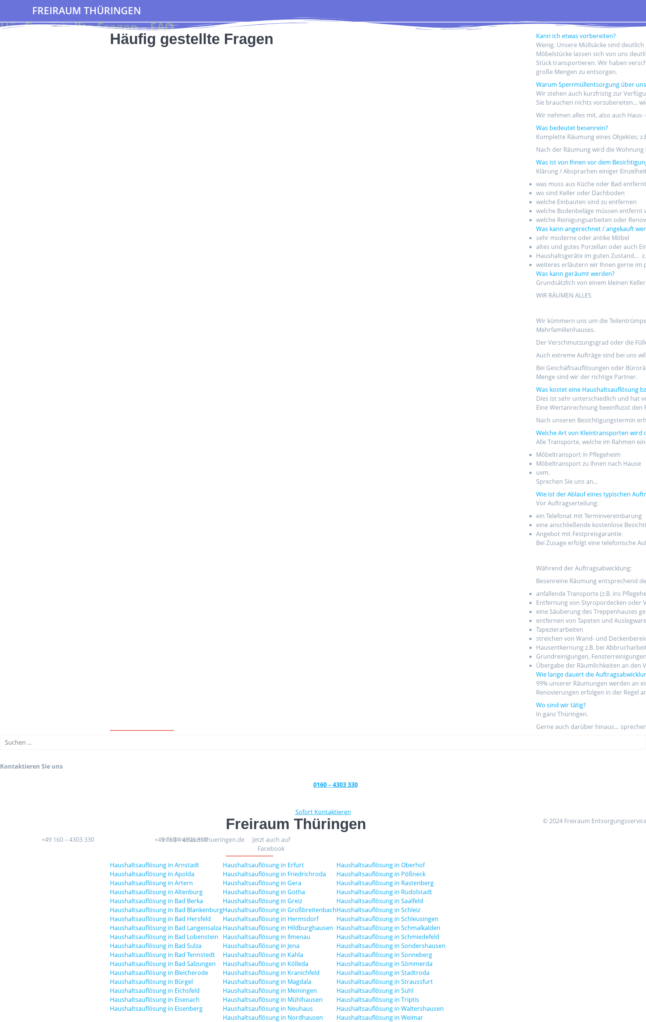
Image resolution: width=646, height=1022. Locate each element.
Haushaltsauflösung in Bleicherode (159, 973)
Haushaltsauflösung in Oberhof (380, 865)
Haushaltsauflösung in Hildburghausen (278, 928)
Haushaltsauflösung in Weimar (379, 1017)
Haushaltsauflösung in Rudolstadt (384, 892)
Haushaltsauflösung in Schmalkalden (388, 928)
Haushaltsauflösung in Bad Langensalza (165, 928)
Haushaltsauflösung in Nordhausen (273, 1017)
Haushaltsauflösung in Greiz (262, 901)
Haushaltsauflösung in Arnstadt (154, 865)
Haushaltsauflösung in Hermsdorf (271, 919)
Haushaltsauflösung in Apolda (152, 874)
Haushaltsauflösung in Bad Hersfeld (160, 919)
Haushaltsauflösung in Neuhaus (268, 1008)
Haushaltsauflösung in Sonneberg (384, 955)
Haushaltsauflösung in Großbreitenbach (279, 910)
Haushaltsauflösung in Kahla (263, 955)
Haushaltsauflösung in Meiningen (270, 990)
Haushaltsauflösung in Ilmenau (266, 937)
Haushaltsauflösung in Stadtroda (383, 973)
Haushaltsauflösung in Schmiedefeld (387, 937)
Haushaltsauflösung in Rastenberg (385, 883)
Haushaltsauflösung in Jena (261, 946)
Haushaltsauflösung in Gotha (264, 892)
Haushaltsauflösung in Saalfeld (379, 901)
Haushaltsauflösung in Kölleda (265, 964)
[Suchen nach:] (323, 742)
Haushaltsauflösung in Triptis (377, 999)
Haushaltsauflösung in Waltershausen (390, 1008)
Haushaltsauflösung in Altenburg (156, 892)
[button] (576, 36)
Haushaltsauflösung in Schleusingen (387, 919)
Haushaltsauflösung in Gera (262, 883)
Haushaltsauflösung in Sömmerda (384, 964)
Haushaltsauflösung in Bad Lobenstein (164, 937)
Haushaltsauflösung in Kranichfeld (271, 973)
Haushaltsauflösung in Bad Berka (156, 901)
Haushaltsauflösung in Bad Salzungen (163, 964)
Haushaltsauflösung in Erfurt (263, 865)
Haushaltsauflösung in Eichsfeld (155, 990)
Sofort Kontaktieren (323, 812)
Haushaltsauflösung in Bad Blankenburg (166, 910)
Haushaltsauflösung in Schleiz (378, 910)
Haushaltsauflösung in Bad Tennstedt (162, 955)
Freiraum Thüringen (86, 11)
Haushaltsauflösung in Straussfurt (384, 982)
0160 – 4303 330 (335, 785)
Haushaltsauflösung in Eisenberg (156, 1008)
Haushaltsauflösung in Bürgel (151, 982)
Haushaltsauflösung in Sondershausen (391, 946)
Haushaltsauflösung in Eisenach (155, 999)
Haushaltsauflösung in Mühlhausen (273, 999)
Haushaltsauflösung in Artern (151, 883)
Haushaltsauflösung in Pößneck (380, 874)
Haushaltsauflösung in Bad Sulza (156, 946)
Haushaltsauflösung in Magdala (267, 982)
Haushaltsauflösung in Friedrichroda (274, 874)
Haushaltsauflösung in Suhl (374, 990)
